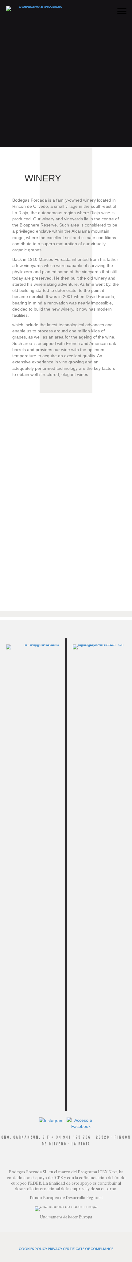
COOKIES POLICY (33, 1249)
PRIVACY (55, 1249)
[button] (122, 11)
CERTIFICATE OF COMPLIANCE (88, 1249)
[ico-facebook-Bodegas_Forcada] (81, 1123)
